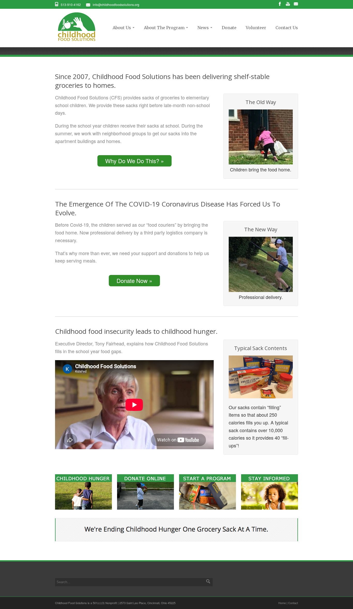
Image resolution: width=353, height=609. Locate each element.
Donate (229, 27)
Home (282, 603)
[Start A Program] (207, 507)
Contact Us (286, 27)
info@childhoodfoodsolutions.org (116, 4)
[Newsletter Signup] (269, 507)
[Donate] (145, 507)
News (201, 27)
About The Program (163, 27)
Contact (293, 603)
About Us (120, 27)
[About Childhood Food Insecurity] (83, 507)
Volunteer (256, 27)
